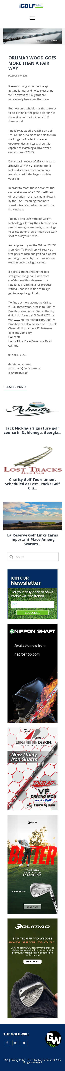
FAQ (6, 1060)
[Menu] (32, 18)
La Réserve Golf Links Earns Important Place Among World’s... (32, 539)
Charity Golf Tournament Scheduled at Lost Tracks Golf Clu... (32, 484)
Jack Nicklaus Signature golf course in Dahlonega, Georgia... (32, 430)
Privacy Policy (18, 1060)
